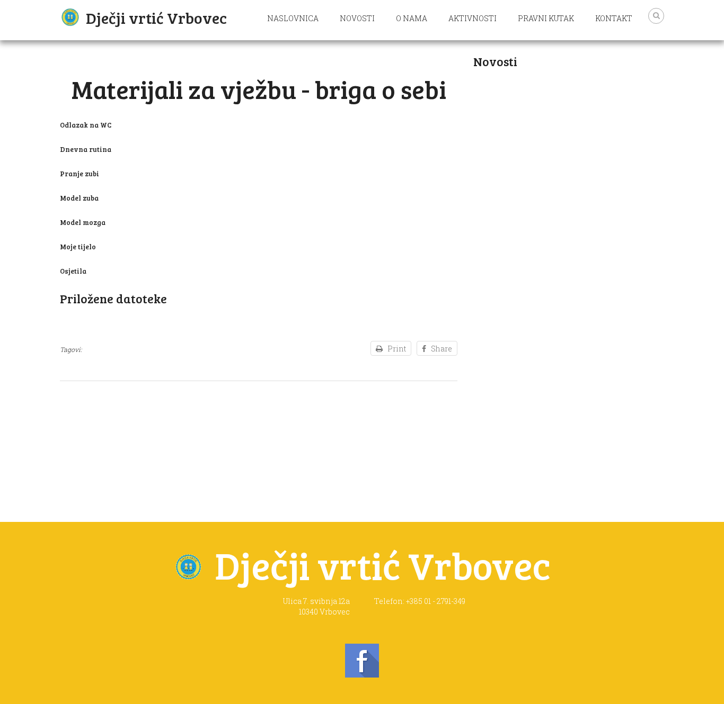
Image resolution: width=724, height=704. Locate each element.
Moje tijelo (78, 246)
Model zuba (79, 198)
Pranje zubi (79, 173)
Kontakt (613, 18)
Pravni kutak (546, 18)
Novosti (357, 18)
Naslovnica (293, 18)
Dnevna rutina (85, 149)
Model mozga (82, 222)
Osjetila (73, 271)
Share (441, 349)
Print (396, 349)
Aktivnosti (472, 18)
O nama (411, 18)
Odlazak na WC (85, 125)
